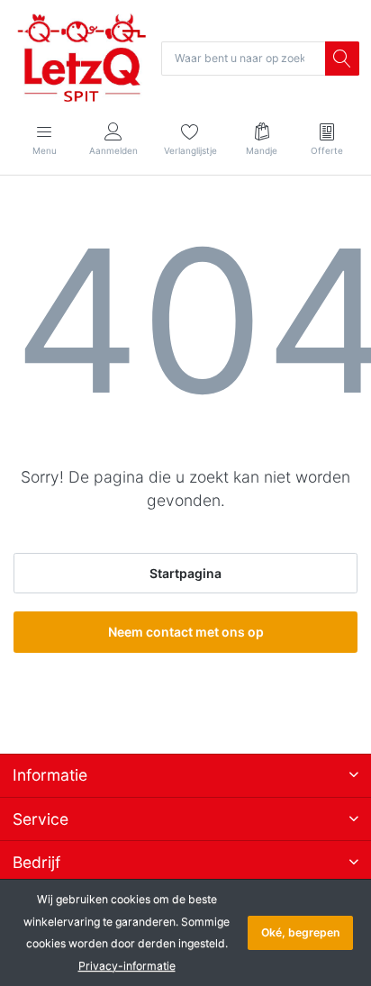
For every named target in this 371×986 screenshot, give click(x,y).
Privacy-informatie (127, 965)
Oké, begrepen (300, 932)
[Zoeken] (342, 58)
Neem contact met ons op (186, 631)
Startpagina (185, 573)
